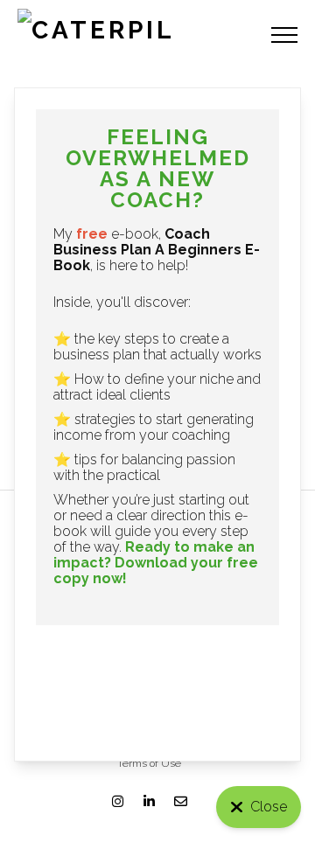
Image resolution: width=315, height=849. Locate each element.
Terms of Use (149, 763)
